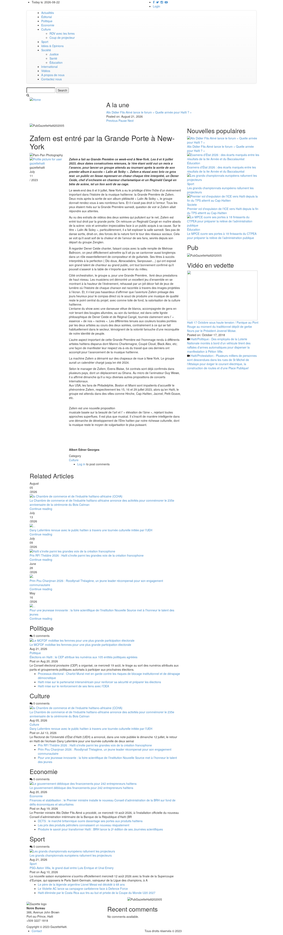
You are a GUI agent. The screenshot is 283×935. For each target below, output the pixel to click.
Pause (123, 120)
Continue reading (41, 509)
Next (131, 120)
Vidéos (45, 71)
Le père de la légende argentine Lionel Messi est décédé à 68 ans (82, 884)
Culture (46, 29)
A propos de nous (52, 75)
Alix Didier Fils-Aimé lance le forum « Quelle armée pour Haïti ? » (149, 112)
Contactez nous (51, 79)
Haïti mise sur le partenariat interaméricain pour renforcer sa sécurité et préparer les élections (100, 682)
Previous (112, 120)
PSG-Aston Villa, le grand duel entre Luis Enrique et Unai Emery (72, 868)
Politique (46, 21)
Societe (192, 204)
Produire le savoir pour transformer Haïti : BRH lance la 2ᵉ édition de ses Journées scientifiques (100, 829)
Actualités (47, 13)
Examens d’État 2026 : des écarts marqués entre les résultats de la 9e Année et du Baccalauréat (221, 169)
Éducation (56, 62)
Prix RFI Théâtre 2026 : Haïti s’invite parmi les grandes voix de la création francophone (87, 555)
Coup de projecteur (62, 37)
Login (156, 6)
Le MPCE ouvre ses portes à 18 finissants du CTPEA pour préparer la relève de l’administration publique (221, 236)
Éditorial (46, 17)
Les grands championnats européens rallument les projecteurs (71, 855)
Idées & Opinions (52, 46)
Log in (81, 464)
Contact (37, 931)
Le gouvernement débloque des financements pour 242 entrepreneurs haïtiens (81, 788)
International (49, 67)
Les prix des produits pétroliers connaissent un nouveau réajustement (83, 825)
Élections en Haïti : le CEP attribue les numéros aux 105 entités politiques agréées (83, 657)
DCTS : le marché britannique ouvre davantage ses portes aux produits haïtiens (90, 821)
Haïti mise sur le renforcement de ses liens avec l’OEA (73, 686)
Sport (44, 42)
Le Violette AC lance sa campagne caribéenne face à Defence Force (83, 888)
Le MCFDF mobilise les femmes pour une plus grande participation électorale (80, 644)
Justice (54, 54)
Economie (47, 25)
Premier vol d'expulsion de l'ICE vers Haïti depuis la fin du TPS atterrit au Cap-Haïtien (222, 211)
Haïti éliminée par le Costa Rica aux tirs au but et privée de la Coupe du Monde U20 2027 (96, 893)
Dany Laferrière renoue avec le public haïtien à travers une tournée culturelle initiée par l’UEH (91, 530)
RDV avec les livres (62, 33)
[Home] (35, 99)
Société (46, 50)
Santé (53, 58)
